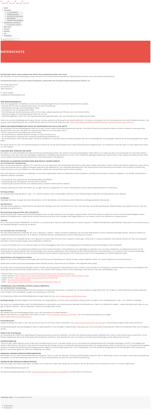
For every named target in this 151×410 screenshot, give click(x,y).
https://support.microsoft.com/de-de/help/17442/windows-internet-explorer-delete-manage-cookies (52, 276)
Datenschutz (8, 405)
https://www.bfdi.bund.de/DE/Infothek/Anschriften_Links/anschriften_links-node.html (101, 122)
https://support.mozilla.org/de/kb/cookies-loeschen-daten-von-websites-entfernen (43, 274)
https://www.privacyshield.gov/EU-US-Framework (88, 323)
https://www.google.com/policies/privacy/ (71, 296)
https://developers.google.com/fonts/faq (61, 314)
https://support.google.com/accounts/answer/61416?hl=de (36, 278)
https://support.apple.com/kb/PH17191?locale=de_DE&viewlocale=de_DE (34, 282)
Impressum (8, 408)
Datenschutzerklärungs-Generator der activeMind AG (51, 372)
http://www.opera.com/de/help (19, 280)
